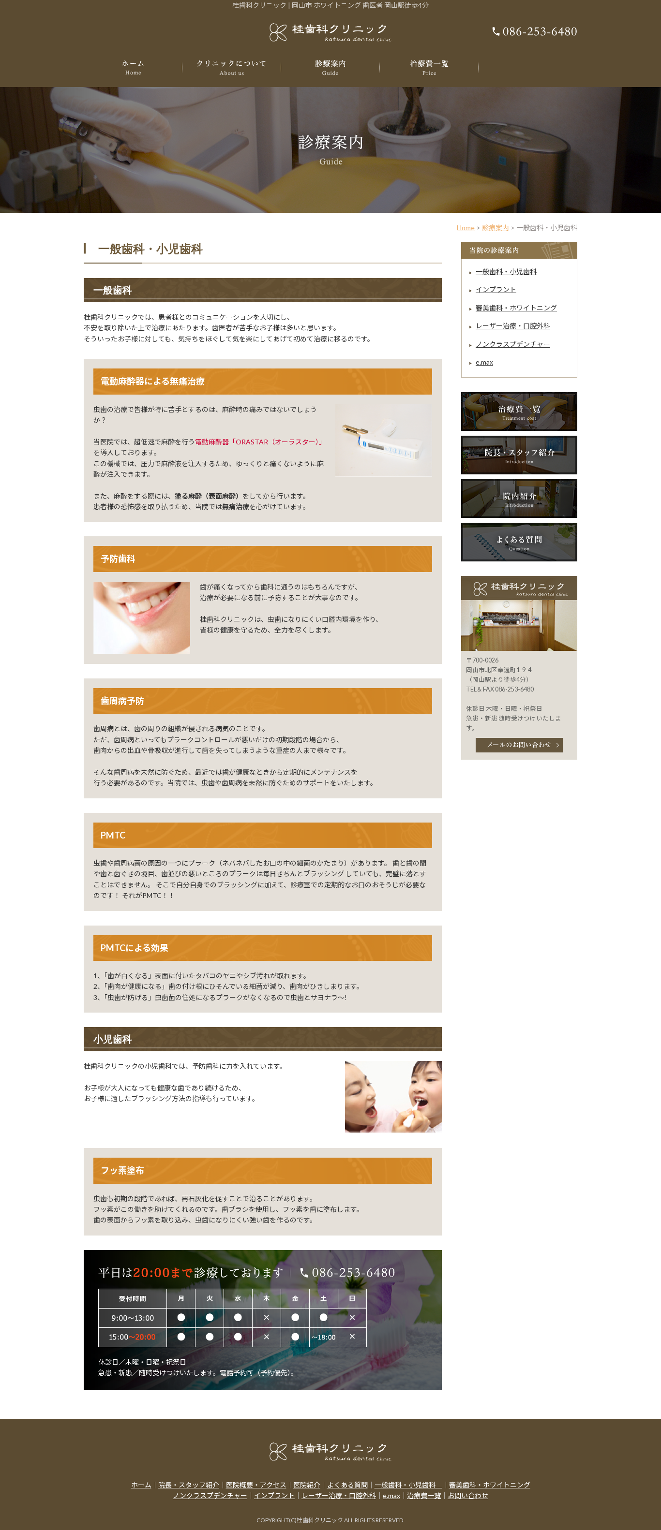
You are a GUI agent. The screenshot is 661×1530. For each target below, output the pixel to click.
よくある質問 (347, 1485)
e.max (484, 362)
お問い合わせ (468, 1495)
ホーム (141, 1485)
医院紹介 (306, 1485)
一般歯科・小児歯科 (506, 271)
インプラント (496, 289)
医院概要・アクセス (256, 1485)
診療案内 (495, 227)
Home (466, 227)
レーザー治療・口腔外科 (513, 326)
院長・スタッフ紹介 (188, 1485)
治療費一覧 (424, 1495)
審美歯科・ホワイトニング (516, 308)
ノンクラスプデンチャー (513, 344)
